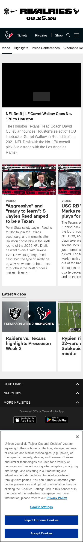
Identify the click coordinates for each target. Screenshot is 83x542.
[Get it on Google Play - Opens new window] (56, 422)
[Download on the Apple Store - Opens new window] (25, 420)
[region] (41, 486)
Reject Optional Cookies (41, 520)
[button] (41, 96)
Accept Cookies (41, 533)
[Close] (77, 437)
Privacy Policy (20, 498)
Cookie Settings (41, 507)
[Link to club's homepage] (8, 33)
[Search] (68, 35)
